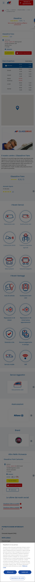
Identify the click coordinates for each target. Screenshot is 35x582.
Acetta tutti (25, 572)
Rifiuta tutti (10, 572)
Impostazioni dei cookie (17, 578)
